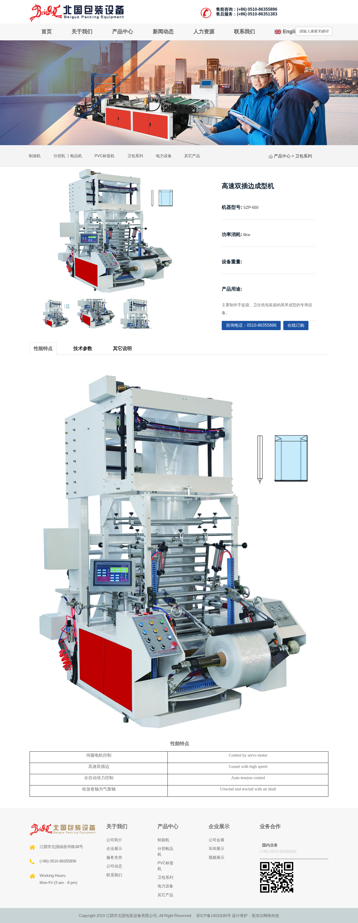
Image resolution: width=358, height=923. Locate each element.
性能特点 (43, 348)
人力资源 (203, 31)
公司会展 (216, 840)
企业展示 (114, 848)
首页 (46, 31)
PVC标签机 (105, 156)
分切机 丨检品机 (67, 156)
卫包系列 (135, 156)
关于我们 (82, 31)
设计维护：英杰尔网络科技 (255, 915)
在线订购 (296, 325)
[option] (115, 231)
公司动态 (114, 866)
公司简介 (114, 840)
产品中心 (122, 31)
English (291, 31)
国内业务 (270, 845)
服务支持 (114, 857)
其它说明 (122, 348)
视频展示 (216, 857)
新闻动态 (163, 31)
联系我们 (244, 31)
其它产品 (192, 156)
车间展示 (216, 848)
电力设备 (164, 156)
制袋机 (35, 156)
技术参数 (82, 348)
